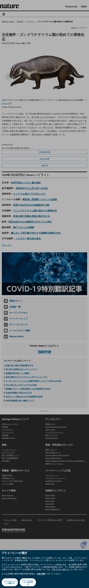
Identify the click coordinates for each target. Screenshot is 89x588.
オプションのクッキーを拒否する (27, 582)
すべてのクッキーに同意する (10, 582)
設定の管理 (41, 574)
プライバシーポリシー (61, 569)
